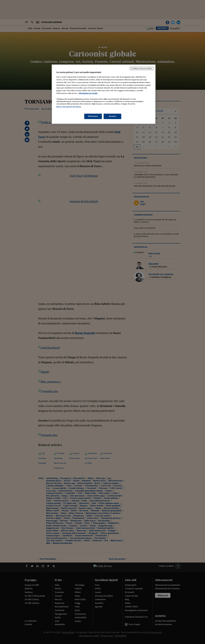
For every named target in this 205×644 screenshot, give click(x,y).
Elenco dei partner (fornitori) (68, 107)
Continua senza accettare (141, 68)
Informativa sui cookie (88, 93)
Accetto (112, 116)
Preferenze (93, 116)
